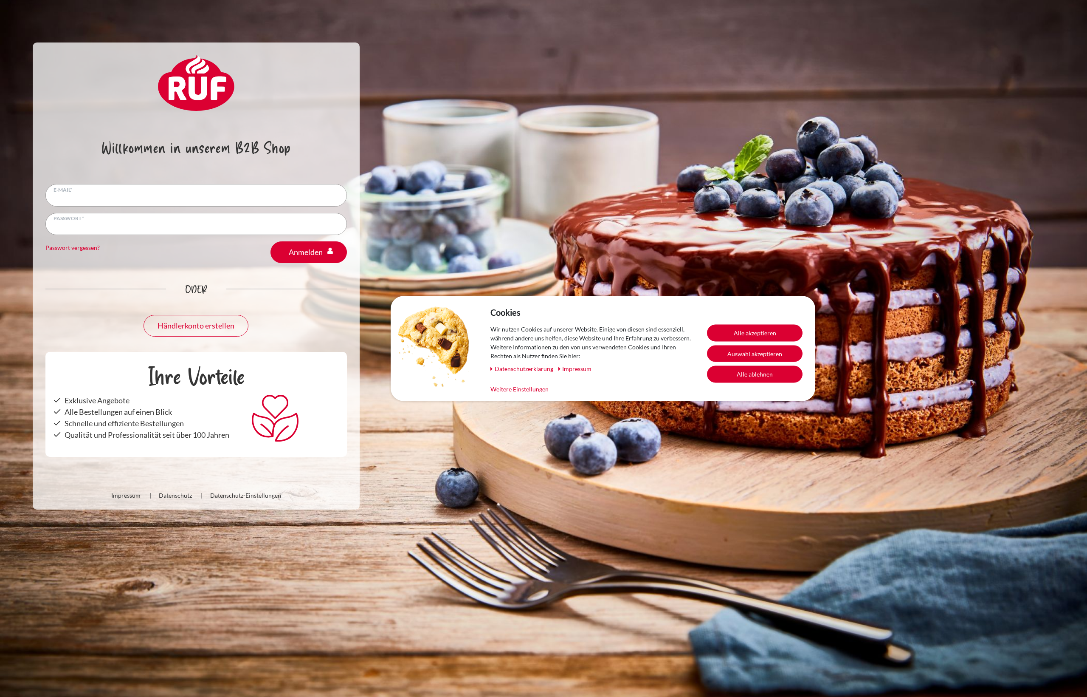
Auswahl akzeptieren (754, 353)
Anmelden (306, 252)
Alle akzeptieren (755, 333)
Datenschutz (175, 495)
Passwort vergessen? (72, 247)
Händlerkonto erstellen (196, 325)
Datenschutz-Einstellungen (245, 495)
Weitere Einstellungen (519, 389)
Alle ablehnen (755, 374)
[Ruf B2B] (196, 82)
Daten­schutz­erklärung (525, 368)
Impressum (126, 495)
